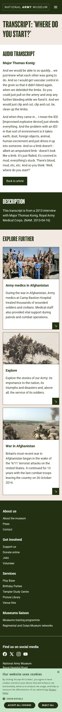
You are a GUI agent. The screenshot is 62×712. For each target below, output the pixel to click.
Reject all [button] (48, 705)
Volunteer (8, 563)
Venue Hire (9, 602)
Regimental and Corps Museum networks (28, 625)
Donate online (11, 552)
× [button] (58, 672)
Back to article (15, 181)
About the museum (14, 518)
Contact (7, 529)
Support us (9, 546)
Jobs (6, 557)
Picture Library (11, 597)
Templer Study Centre (16, 591)
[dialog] (31, 690)
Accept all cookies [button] (19, 705)
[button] (31, 699)
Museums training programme (21, 620)
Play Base (9, 580)
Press (6, 524)
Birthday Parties (12, 586)
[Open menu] (55, 7)
